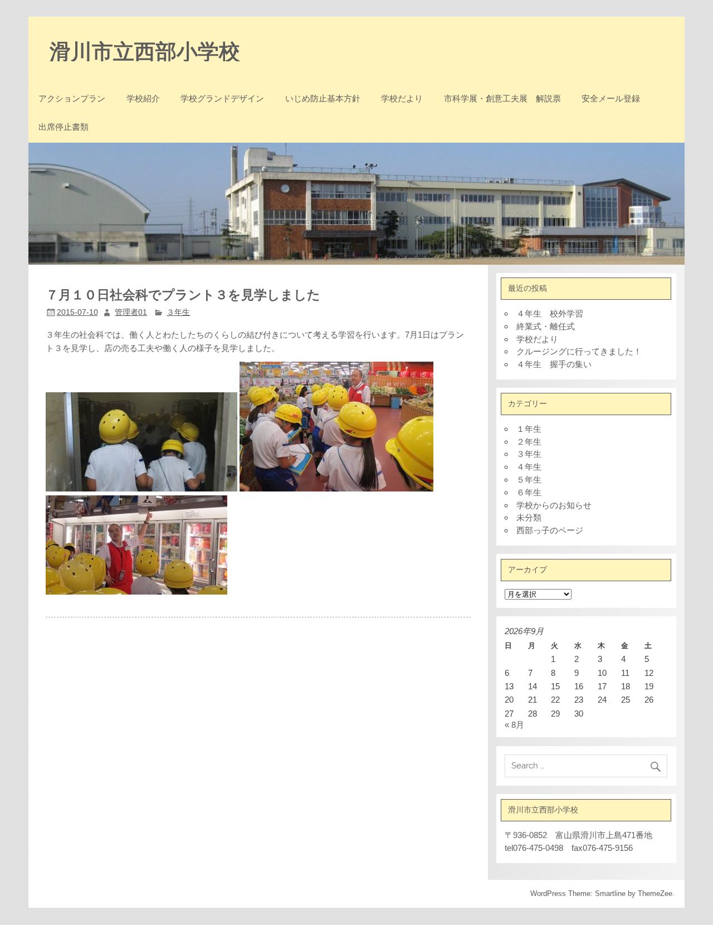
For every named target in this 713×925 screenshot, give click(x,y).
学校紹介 (143, 98)
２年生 (528, 441)
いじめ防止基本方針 (322, 98)
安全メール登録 (611, 98)
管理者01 (131, 312)
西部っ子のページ (549, 530)
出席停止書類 (63, 126)
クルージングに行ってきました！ (579, 351)
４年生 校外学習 (549, 313)
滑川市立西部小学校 (145, 50)
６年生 (528, 492)
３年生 (178, 312)
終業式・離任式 (545, 326)
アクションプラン (71, 98)
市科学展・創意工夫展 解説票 (502, 98)
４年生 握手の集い (554, 364)
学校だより (402, 98)
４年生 (528, 466)
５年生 (528, 479)
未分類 (528, 517)
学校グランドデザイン (222, 98)
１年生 (528, 429)
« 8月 (514, 724)
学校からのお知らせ (554, 505)
